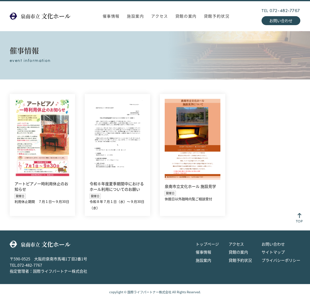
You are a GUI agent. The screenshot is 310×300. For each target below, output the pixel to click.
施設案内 (135, 16)
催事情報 (111, 16)
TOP (299, 221)
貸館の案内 (186, 16)
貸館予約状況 (217, 16)
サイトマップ (273, 252)
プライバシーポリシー (281, 260)
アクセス (159, 16)
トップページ (207, 244)
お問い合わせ (281, 20)
